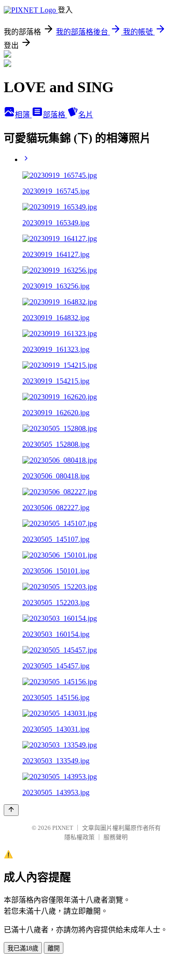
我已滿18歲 (22, 948)
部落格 (55, 115)
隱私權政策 (79, 837)
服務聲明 (115, 837)
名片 (85, 115)
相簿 (23, 115)
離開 (54, 948)
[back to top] (11, 810)
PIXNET (62, 827)
